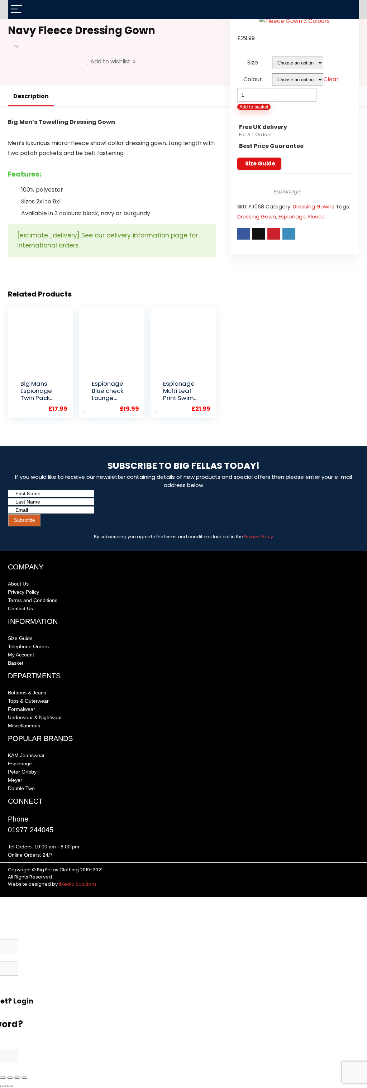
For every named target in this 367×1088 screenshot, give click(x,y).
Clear (331, 79)
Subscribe (24, 520)
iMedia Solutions (78, 884)
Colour (252, 79)
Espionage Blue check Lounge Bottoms (107, 394)
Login (23, 1001)
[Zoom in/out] (3, 1078)
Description (31, 96)
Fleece (316, 216)
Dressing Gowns (313, 206)
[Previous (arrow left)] (3, 1086)
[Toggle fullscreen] (10, 1078)
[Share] (17, 1078)
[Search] (348, 9)
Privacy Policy (258, 537)
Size (252, 62)
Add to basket (253, 107)
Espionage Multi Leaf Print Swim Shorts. (179, 394)
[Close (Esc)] (24, 1078)
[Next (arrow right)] (10, 1086)
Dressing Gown (256, 216)
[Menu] (16, 9)
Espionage (286, 191)
